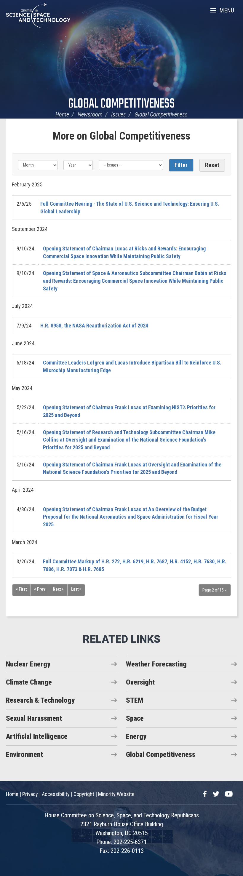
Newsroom (90, 114)
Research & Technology (40, 700)
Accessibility (56, 794)
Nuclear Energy (28, 664)
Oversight (140, 682)
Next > (58, 589)
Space (135, 718)
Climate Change (29, 682)
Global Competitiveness (121, 104)
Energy (136, 736)
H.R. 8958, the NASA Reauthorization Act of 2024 (94, 325)
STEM (134, 700)
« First (21, 589)
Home (62, 114)
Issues (118, 114)
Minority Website (116, 794)
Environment (24, 754)
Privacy (30, 794)
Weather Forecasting (156, 664)
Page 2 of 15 (213, 590)
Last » (76, 589)
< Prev (39, 589)
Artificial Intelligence (37, 736)
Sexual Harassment (34, 718)
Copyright (83, 794)
